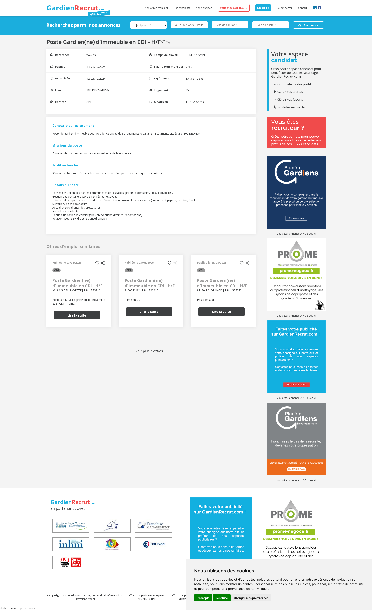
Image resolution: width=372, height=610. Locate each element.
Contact (302, 7)
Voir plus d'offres (149, 351)
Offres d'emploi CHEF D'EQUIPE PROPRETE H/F (146, 597)
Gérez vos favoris (290, 99)
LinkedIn (315, 8)
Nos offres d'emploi (156, 7)
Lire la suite (76, 315)
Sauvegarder (163, 41)
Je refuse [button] (222, 598)
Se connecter (284, 7)
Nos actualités (204, 7)
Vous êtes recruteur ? (233, 7)
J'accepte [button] (203, 598)
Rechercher (310, 25)
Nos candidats (182, 7)
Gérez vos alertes (290, 92)
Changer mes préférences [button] (251, 598)
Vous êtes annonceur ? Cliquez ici (296, 233)
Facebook (320, 8)
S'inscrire (263, 7)
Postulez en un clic (291, 107)
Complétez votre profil (294, 84)
